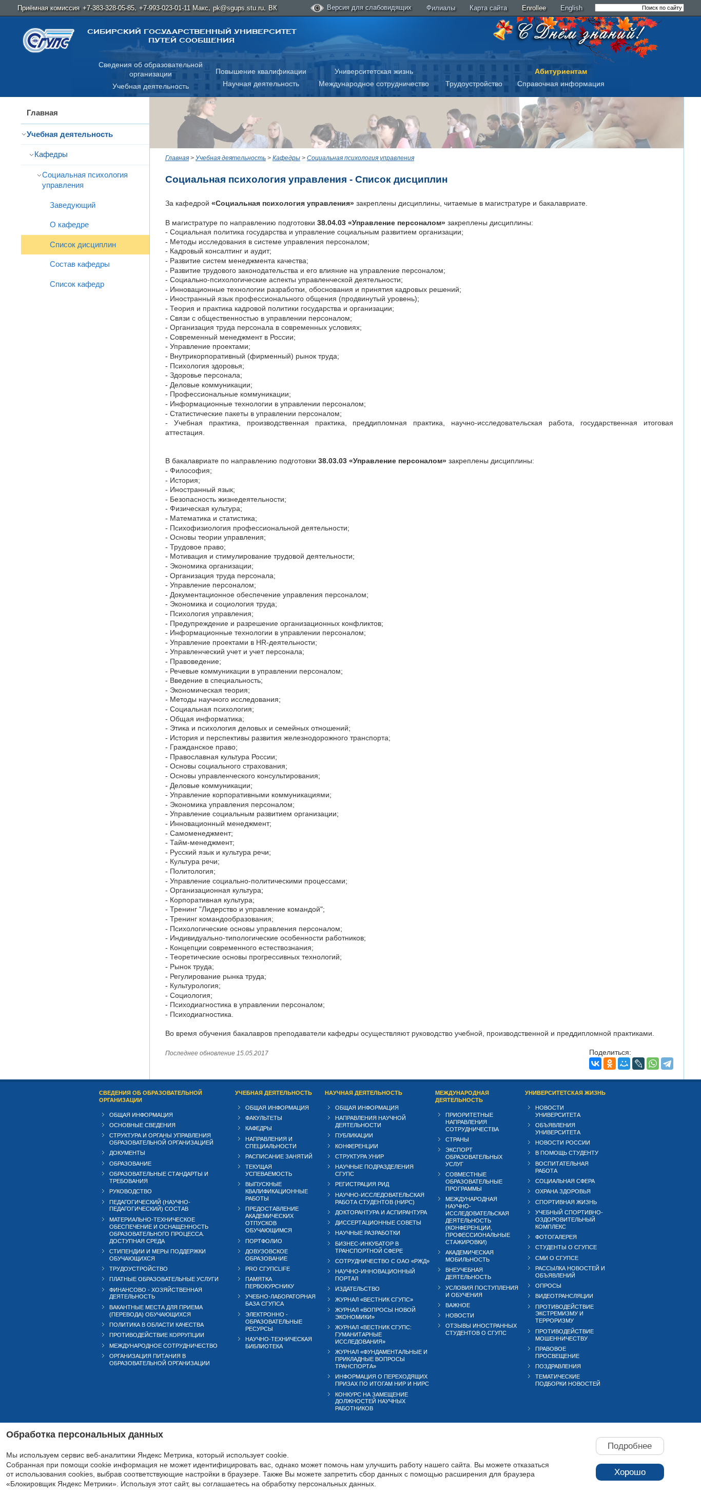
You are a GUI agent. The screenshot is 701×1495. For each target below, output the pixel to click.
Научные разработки (367, 1233)
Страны (457, 1139)
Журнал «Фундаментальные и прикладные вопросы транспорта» (381, 1359)
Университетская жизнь (374, 71)
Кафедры (51, 154)
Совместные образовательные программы (473, 1181)
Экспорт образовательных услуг (473, 1157)
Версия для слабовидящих (369, 7)
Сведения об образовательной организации (150, 1096)
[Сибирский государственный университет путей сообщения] (48, 40)
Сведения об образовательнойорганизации (151, 69)
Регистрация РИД (362, 1184)
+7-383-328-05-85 (108, 8)
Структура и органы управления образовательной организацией (161, 1139)
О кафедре (69, 224)
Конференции (356, 1146)
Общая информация (141, 1115)
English (571, 8)
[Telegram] (667, 1063)
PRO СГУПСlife (267, 1269)
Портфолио (263, 1241)
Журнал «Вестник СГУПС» (374, 1299)
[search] (639, 8)
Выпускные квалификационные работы (276, 1191)
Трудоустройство (473, 84)
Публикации (354, 1135)
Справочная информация (561, 84)
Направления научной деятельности (370, 1121)
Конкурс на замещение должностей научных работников (371, 1401)
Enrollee (534, 8)
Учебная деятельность (150, 86)
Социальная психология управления (85, 179)
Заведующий (72, 205)
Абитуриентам (561, 71)
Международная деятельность (462, 1096)
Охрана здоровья (563, 1191)
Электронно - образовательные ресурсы (273, 1321)
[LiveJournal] (638, 1063)
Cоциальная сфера (565, 1181)
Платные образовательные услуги (164, 1279)
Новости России (562, 1142)
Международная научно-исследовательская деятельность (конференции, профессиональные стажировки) (477, 1220)
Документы (127, 1153)
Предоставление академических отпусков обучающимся (272, 1219)
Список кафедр (77, 284)
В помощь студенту (566, 1153)
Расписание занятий (279, 1156)
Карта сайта (488, 8)
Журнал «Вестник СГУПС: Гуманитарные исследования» (373, 1334)
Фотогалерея (556, 1237)
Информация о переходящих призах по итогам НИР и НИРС (382, 1380)
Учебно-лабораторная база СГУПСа (280, 1300)
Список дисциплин (83, 244)
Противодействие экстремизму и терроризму (564, 1314)
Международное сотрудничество (374, 84)
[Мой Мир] (624, 1063)
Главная (42, 112)
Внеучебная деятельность (468, 1273)
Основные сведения (142, 1125)
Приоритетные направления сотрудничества (472, 1122)
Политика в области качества (156, 1325)
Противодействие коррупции (156, 1335)
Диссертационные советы (378, 1222)
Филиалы (440, 8)
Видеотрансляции (564, 1296)
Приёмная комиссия (48, 8)
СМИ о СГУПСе (556, 1258)
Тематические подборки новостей (567, 1380)
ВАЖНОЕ (457, 1305)
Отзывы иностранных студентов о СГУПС (481, 1329)
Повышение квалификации (261, 71)
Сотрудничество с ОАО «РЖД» (382, 1261)
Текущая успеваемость (268, 1170)
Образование (130, 1163)
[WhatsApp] (653, 1063)
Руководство (130, 1191)
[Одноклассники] (609, 1063)
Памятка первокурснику (269, 1282)
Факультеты (263, 1118)
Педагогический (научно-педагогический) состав (149, 1205)
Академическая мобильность (469, 1256)
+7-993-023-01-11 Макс (173, 8)
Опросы (548, 1286)
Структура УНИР (359, 1156)
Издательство (357, 1289)
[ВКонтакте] (595, 1063)
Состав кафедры (80, 264)
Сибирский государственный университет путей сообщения (191, 36)
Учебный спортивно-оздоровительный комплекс (569, 1219)
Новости (459, 1315)
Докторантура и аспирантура (381, 1212)
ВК (272, 8)
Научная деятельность (261, 84)
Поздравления (558, 1366)
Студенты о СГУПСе (566, 1247)
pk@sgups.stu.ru (238, 8)
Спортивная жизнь (566, 1202)
